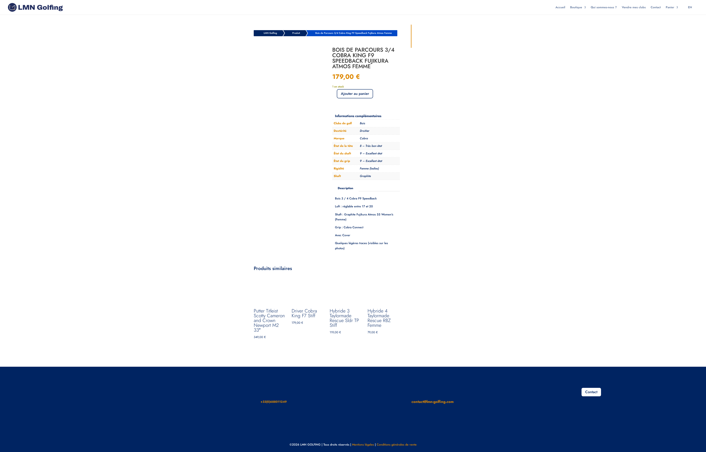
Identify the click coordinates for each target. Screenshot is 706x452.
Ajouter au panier (355, 93)
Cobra (364, 138)
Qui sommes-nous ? (604, 7)
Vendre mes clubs (634, 7)
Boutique (576, 7)
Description (345, 188)
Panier (670, 7)
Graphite (365, 176)
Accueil (560, 7)
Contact (656, 7)
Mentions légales (363, 444)
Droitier (364, 131)
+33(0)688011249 (274, 402)
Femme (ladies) (369, 168)
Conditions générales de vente (397, 444)
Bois (362, 123)
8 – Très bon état (371, 146)
